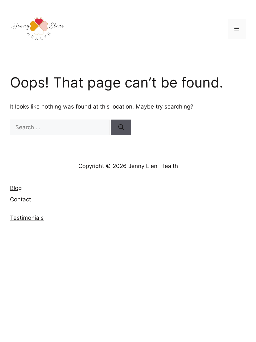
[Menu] (237, 29)
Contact (20, 199)
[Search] (121, 128)
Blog (16, 188)
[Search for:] (60, 127)
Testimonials (27, 217)
